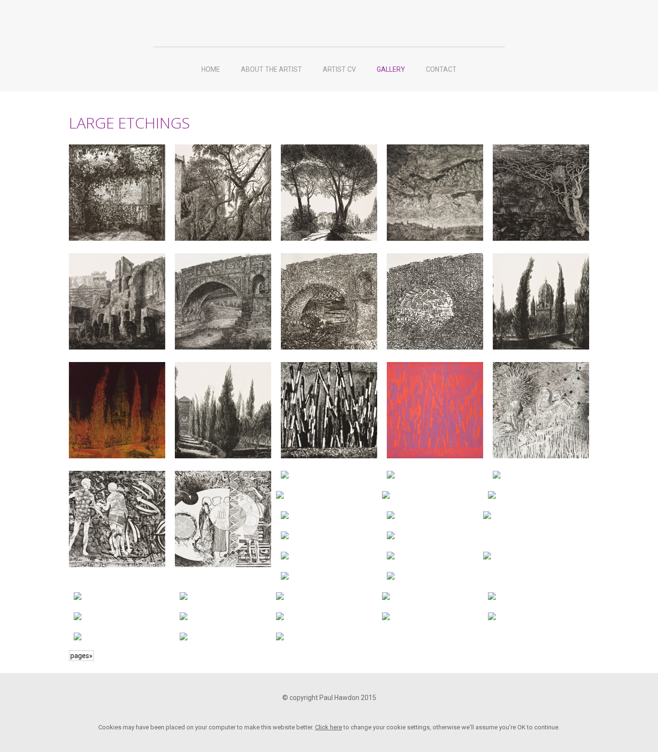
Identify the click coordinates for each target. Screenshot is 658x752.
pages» (81, 656)
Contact (441, 69)
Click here (328, 727)
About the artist (271, 69)
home (210, 69)
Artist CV (339, 69)
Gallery (391, 69)
